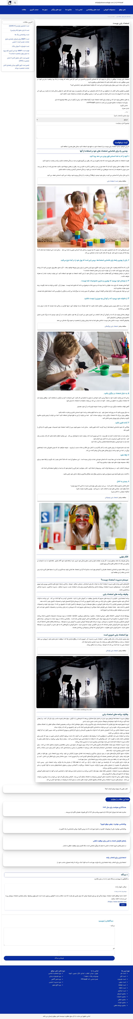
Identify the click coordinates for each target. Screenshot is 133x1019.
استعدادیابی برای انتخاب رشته (116, 857)
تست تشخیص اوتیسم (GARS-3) (19, 26)
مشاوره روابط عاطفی (120, 1005)
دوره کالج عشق (56, 985)
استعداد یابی (119, 16)
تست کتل (123, 976)
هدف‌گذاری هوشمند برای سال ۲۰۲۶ (114, 807)
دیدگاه (112, 926)
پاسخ (123, 904)
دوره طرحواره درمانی (55, 976)
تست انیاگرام (122, 991)
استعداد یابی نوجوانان (111, 497)
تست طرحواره (122, 979)
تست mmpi (122, 985)
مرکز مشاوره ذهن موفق (126, 16)
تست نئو (123, 973)
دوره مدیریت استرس (55, 982)
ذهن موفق (122, 9)
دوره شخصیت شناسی (54, 973)
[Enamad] (16, 977)
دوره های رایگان (56, 9)
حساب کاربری (34, 9)
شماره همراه (125, 108)
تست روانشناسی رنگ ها (22, 35)
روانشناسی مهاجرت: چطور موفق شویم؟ (113, 824)
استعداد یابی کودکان (112, 651)
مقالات (24, 9)
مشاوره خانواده (121, 997)
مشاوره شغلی (122, 999)
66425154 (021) (118, 3)
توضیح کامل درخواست (122, 123)
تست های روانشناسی (93, 9)
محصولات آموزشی (109, 9)
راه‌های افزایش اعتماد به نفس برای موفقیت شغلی (109, 841)
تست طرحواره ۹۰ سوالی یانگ (20, 46)
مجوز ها (44, 9)
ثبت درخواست (121, 142)
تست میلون (122, 982)
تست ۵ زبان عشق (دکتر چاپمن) (20, 30)
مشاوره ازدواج (122, 994)
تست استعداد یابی (112, 181)
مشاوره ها (68, 9)
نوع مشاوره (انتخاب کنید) (121, 116)
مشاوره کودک (122, 1002)
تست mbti (122, 988)
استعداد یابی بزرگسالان (111, 326)
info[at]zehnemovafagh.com (104, 3)
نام (114, 948)
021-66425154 (85, 979)
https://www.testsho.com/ (117, 902)
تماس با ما (79, 9)
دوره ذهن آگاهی (56, 979)
